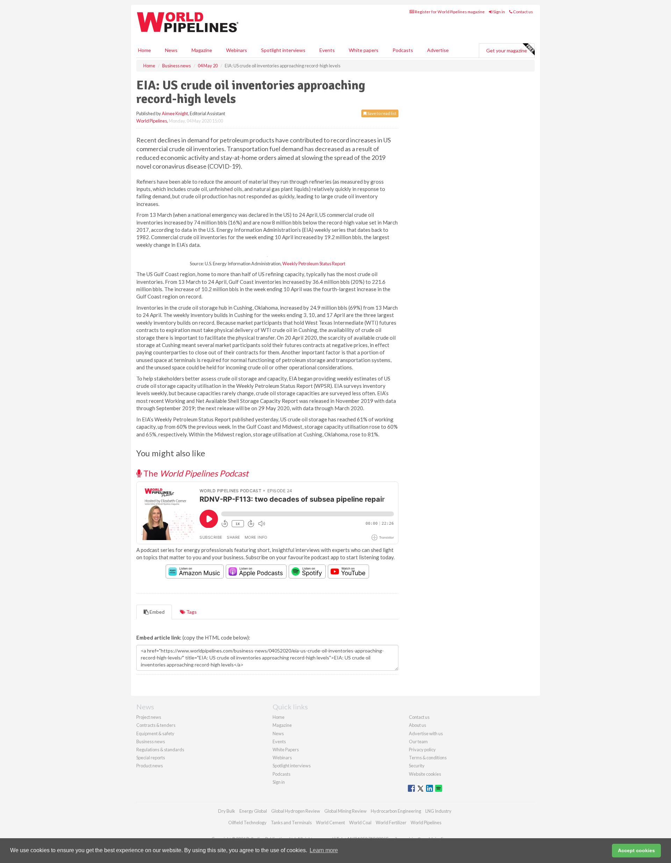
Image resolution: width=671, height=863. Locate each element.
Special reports (150, 757)
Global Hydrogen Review (295, 811)
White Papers (286, 749)
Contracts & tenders (155, 725)
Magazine (202, 50)
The (195, 473)
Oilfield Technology (247, 822)
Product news (149, 765)
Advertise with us (426, 733)
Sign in (498, 11)
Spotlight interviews (283, 50)
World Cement (330, 822)
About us (417, 725)
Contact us (522, 11)
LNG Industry (438, 811)
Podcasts (402, 50)
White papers (363, 50)
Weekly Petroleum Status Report (313, 263)
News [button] (171, 50)
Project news (148, 717)
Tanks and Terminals (291, 822)
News (278, 733)
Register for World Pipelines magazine (449, 11)
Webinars (236, 50)
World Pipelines (151, 121)
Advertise (438, 50)
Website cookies (425, 774)
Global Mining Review (345, 811)
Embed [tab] (157, 612)
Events (327, 50)
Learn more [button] (324, 850)
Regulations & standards (160, 749)
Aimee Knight (175, 113)
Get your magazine (506, 50)
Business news (150, 741)
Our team (418, 741)
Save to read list (381, 113)
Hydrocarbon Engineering (396, 811)
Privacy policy (422, 749)
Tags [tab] (191, 612)
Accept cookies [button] (636, 850)
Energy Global (253, 811)
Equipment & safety (155, 733)
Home (144, 50)
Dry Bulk (226, 811)
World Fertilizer (391, 822)
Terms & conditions (428, 757)
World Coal (360, 822)
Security (417, 765)
